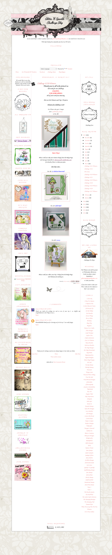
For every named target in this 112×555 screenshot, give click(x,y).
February (87, 195)
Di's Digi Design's (89, 348)
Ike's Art (89, 391)
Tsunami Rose (89, 504)
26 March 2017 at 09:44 (45, 309)
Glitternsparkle (89, 384)
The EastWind (89, 494)
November (87, 140)
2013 (84, 210)
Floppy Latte (89, 372)
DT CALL (87, 172)
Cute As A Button (89, 340)
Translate (69, 69)
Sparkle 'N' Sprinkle (89, 467)
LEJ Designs (89, 413)
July (86, 152)
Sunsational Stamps (89, 482)
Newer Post (34, 354)
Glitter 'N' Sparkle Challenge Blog (54, 21)
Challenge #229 (88, 188)
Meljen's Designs (89, 423)
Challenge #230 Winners (90, 174)
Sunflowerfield (89, 480)
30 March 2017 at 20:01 (45, 320)
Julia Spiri (89, 401)
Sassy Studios (89, 458)
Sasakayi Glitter (89, 455)
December (87, 138)
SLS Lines (89, 465)
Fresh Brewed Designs (89, 379)
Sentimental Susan (89, 463)
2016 (84, 201)
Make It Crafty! (89, 421)
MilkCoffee (89, 426)
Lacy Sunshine (89, 411)
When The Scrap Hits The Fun (89, 507)
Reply (36, 315)
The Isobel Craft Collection (89, 497)
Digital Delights (89, 357)
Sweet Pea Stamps (89, 485)
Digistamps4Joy (89, 355)
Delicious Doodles (89, 345)
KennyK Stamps (89, 406)
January (87, 198)
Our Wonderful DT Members (29, 72)
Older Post (77, 354)
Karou (37, 320)
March (86, 164)
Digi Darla (89, 353)
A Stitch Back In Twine (89, 306)
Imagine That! (89, 394)
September (87, 146)
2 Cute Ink (89, 299)
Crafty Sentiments (89, 338)
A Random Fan (89, 303)
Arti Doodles (89, 313)
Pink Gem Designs (89, 436)
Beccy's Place (89, 318)
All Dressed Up (89, 308)
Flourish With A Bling (89, 375)
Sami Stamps (89, 450)
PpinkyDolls (89, 440)
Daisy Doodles (89, 343)
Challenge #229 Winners (90, 180)
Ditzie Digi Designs (89, 360)
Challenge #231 (88, 177)
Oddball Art (89, 431)
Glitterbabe (89, 382)
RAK (89, 445)
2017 (84, 135)
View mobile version (56, 357)
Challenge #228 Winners (90, 186)
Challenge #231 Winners (90, 166)
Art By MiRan (89, 311)
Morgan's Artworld (89, 428)
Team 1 (89, 487)
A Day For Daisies (89, 301)
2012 (84, 213)
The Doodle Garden (89, 492)
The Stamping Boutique (89, 499)
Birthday (89, 321)
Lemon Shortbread (89, 416)
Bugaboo (89, 326)
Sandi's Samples (89, 453)
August (87, 149)
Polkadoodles (89, 438)
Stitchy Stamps (89, 477)
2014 (84, 207)
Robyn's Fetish (89, 448)
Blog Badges (62, 72)
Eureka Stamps (89, 365)
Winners (77, 283)
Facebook (42, 72)
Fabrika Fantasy (89, 367)
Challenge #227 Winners (90, 191)
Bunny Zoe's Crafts (89, 328)
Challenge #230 (88, 183)
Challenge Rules (52, 72)
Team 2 (89, 490)
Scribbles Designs (89, 460)
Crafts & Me (89, 335)
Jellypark (89, 399)
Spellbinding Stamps (57, 111)
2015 (84, 204)
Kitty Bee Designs (89, 409)
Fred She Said (89, 377)
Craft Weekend (89, 333)
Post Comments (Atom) (59, 362)
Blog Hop (89, 323)
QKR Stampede (89, 443)
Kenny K (89, 404)
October (87, 143)
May (86, 158)
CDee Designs (89, 330)
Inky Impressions (89, 396)
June (86, 155)
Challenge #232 (88, 169)
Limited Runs (89, 418)
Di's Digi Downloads (89, 350)
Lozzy (37, 309)
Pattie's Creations (89, 433)
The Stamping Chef (89, 502)
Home (17, 72)
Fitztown (89, 370)
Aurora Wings (89, 316)
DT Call (89, 362)
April (86, 161)
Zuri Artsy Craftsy (89, 512)
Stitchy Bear (89, 475)
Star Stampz (89, 472)
